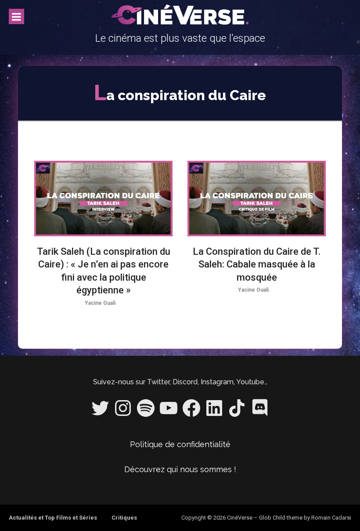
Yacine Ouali (100, 303)
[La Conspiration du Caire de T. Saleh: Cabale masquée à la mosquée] (256, 198)
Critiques (124, 517)
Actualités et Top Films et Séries (53, 517)
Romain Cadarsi (331, 517)
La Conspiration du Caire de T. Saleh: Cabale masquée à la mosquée (256, 264)
